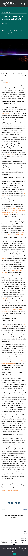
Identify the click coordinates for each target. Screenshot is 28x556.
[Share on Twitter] (16, 503)
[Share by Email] (9, 503)
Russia (9, 208)
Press (25, 533)
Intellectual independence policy (23, 545)
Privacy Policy (24, 538)
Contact (25, 531)
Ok (14, 553)
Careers (25, 536)
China (13, 208)
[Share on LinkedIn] (19, 503)
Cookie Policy (24, 540)
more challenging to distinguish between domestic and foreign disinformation (13, 212)
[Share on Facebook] (12, 503)
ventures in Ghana (10, 154)
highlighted (4, 299)
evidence (4, 258)
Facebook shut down (7, 113)
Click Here (14, 519)
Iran (19, 208)
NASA (7, 83)
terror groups (15, 270)
